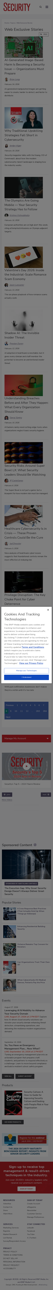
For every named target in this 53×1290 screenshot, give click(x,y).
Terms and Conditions (33, 647)
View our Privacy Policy (31, 663)
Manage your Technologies (26, 671)
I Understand (26, 677)
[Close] (48, 610)
